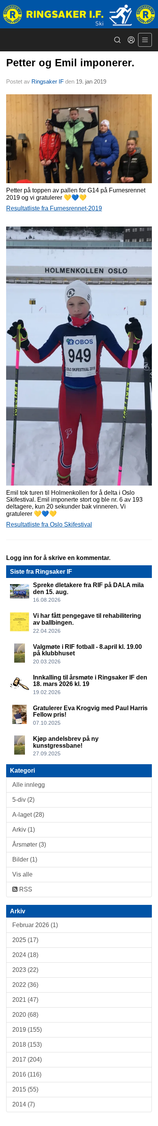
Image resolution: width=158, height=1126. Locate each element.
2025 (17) (25, 940)
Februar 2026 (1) (35, 925)
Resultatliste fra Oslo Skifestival (49, 524)
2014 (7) (23, 1104)
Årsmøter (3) (29, 844)
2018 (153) (27, 1044)
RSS (25, 889)
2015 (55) (25, 1089)
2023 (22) (25, 970)
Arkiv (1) (23, 829)
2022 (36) (25, 985)
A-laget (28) (28, 814)
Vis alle (22, 874)
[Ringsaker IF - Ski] (79, 14)
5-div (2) (23, 799)
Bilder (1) (24, 859)
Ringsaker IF (47, 81)
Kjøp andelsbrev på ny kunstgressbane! (66, 742)
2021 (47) (25, 999)
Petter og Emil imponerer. (70, 63)
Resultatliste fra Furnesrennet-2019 (54, 208)
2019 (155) (27, 1029)
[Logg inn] (131, 40)
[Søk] (117, 40)
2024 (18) (25, 955)
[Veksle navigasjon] (145, 40)
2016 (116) (26, 1074)
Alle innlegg (28, 784)
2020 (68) (25, 1014)
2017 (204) (27, 1059)
